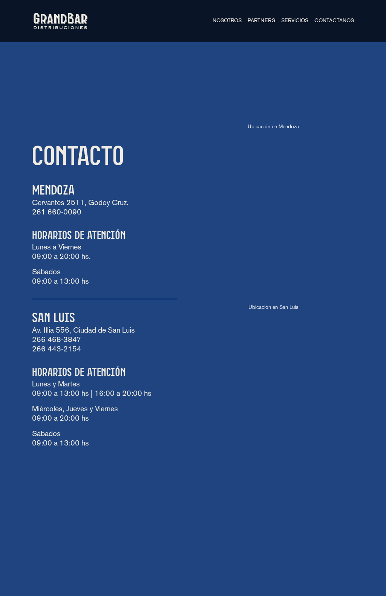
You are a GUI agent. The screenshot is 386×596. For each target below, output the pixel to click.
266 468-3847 (56, 340)
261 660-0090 (56, 212)
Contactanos (334, 20)
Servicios (294, 20)
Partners (261, 20)
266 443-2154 (56, 349)
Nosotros (227, 20)
